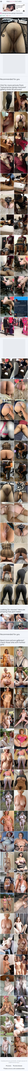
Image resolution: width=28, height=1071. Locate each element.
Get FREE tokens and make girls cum (20, 7)
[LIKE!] (1, 16)
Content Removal (18, 1065)
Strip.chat (18, 10)
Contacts (9, 1065)
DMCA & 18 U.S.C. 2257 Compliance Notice (14, 1068)
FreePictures (14, 1)
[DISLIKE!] (7, 16)
